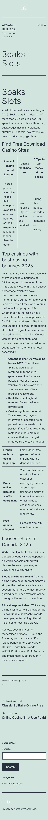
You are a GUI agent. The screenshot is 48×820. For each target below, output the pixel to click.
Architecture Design (12, 783)
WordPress (30, 809)
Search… (7, 749)
